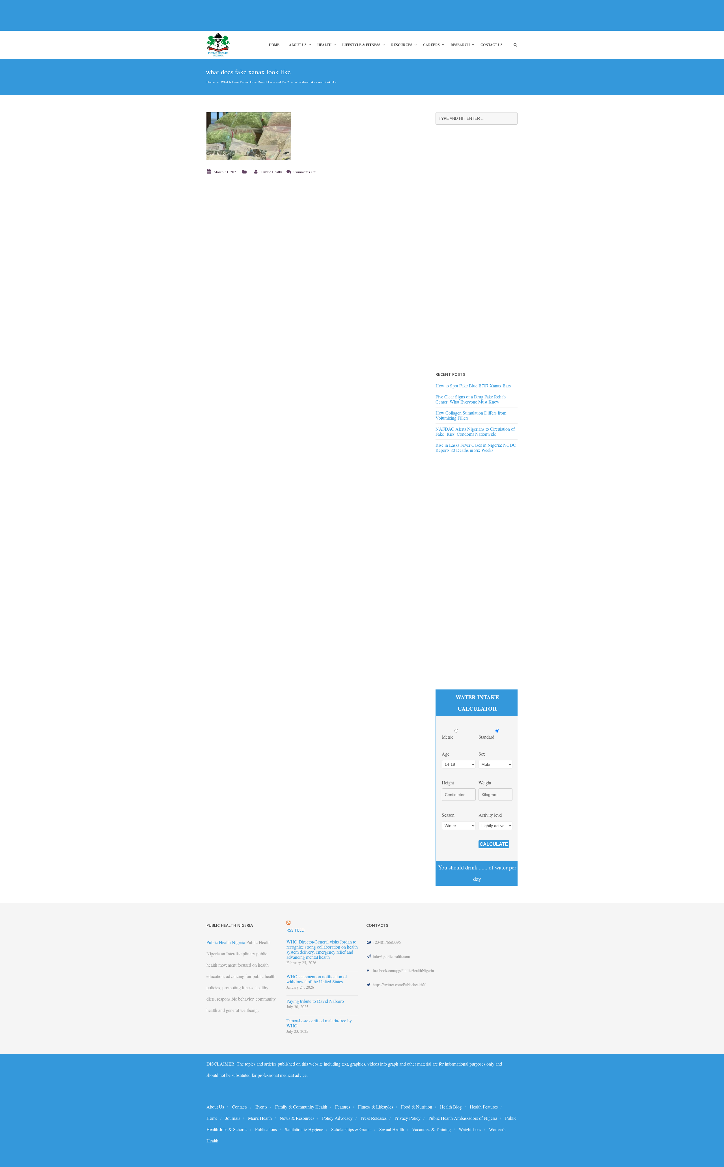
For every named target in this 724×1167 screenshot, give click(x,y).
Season (448, 815)
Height (448, 783)
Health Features (484, 1107)
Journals (232, 1118)
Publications (266, 1129)
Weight (485, 783)
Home (274, 44)
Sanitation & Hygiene (304, 1129)
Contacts (239, 1107)
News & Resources (297, 1118)
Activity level (490, 815)
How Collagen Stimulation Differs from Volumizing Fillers (471, 415)
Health (324, 44)
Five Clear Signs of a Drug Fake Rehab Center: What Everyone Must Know (471, 399)
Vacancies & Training (431, 1129)
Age (445, 754)
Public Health (271, 171)
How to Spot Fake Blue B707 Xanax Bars (473, 386)
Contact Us (491, 44)
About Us (298, 44)
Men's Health (260, 1118)
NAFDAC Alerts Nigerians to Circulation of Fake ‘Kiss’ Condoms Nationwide (475, 431)
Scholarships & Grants (351, 1129)
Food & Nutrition (416, 1107)
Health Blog (451, 1107)
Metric (448, 737)
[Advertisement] (309, 15)
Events (261, 1107)
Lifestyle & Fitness (361, 44)
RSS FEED (295, 930)
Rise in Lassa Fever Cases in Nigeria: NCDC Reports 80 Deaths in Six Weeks (476, 447)
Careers (431, 44)
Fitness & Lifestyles (375, 1107)
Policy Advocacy (337, 1118)
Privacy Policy (408, 1118)
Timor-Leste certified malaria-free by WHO (319, 1023)
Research (460, 44)
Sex (482, 754)
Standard (487, 737)
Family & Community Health (301, 1107)
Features (342, 1107)
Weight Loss (470, 1129)
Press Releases (374, 1118)
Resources (401, 44)
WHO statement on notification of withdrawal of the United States (316, 979)
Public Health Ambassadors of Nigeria (462, 1118)
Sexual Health (391, 1129)
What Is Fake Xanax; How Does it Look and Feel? (255, 82)
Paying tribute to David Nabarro (315, 1001)
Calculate (494, 844)
